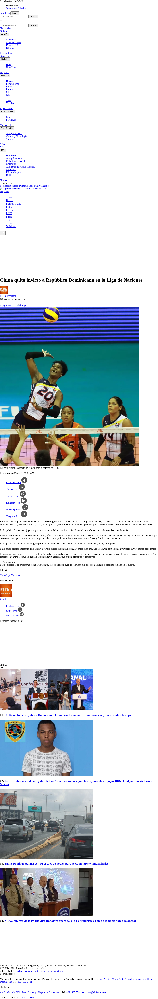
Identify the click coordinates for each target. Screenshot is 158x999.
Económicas (6, 53)
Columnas (11, 39)
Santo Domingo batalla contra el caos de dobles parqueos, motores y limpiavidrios (56, 863)
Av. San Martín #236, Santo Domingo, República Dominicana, (30, 992)
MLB (9, 92)
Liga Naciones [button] (13, 575)
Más (2, 147)
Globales (4, 56)
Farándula (11, 119)
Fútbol (9, 86)
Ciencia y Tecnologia (16, 136)
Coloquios (11, 164)
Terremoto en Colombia (16, 8)
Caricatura (11, 169)
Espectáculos (6, 108)
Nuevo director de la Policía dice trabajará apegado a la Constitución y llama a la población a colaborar (70, 920)
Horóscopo (11, 155)
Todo (9, 197)
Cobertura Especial (15, 161)
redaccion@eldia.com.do (93, 992)
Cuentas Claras (13, 42)
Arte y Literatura (14, 133)
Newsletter (5, 180)
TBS (8, 97)
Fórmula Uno (12, 83)
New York (11, 67)
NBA (9, 95)
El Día (3, 296)
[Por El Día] (4, 293)
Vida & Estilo (6, 125)
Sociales (10, 139)
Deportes (4, 72)
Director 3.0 (12, 45)
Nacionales (5, 28)
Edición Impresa (14, 172)
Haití (8, 64)
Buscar (33, 16)
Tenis (8, 100)
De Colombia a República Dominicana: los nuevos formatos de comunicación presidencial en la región (69, 715)
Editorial (10, 48)
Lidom (9, 89)
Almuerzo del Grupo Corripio (20, 166)
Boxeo (9, 81)
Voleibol (10, 103)
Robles (9, 175)
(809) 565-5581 (24, 981)
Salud (3, 144)
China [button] (3, 575)
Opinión (4, 31)
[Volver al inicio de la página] (3, 233)
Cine (8, 117)
